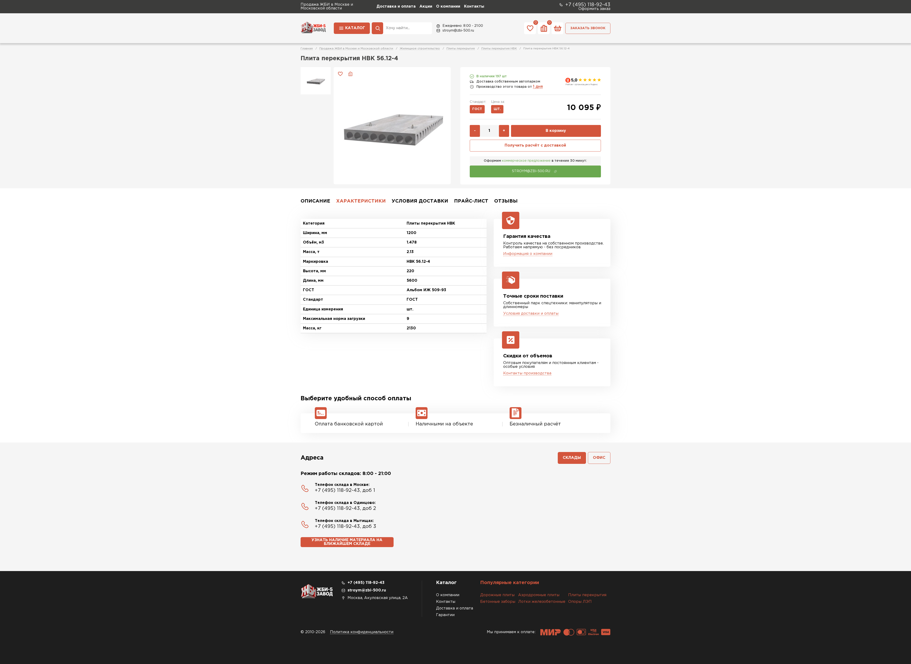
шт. (497, 109)
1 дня (538, 86)
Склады (572, 458)
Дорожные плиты (497, 595)
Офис (599, 458)
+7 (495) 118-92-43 (587, 5)
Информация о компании (527, 254)
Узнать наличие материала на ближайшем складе (346, 542)
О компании (448, 6)
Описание (315, 201)
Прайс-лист (471, 201)
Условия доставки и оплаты (530, 313)
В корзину (556, 131)
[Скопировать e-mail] (555, 171)
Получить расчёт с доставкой (535, 145)
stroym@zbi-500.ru (458, 30)
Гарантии (445, 615)
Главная (307, 48)
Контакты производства (527, 373)
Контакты (474, 6)
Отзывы (506, 201)
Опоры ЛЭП (580, 602)
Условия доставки (420, 201)
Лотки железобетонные (541, 602)
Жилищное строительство (420, 48)
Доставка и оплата (396, 6)
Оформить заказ (594, 9)
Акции (425, 6)
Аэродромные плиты (538, 595)
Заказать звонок (587, 28)
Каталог (355, 28)
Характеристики (361, 201)
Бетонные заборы (497, 602)
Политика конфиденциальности (361, 632)
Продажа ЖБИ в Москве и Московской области (356, 48)
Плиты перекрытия (460, 48)
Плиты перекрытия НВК (499, 48)
